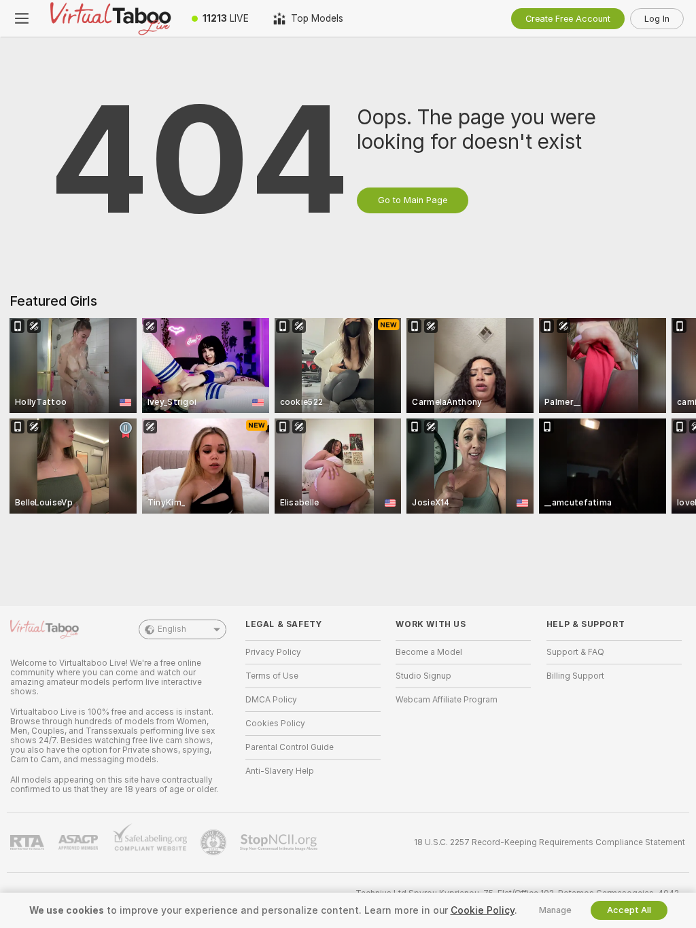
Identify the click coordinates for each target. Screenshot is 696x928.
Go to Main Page (412, 200)
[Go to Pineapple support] (215, 842)
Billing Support (575, 676)
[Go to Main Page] (111, 18)
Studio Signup (423, 676)
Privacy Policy (273, 652)
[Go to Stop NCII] (280, 842)
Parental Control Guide (289, 747)
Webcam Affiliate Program (447, 699)
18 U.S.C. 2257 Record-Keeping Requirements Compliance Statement (549, 842)
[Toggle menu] (22, 18)
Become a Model (429, 652)
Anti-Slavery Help (279, 771)
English (172, 629)
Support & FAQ (575, 652)
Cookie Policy (483, 910)
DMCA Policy (271, 699)
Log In (656, 19)
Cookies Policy (275, 723)
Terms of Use (271, 676)
